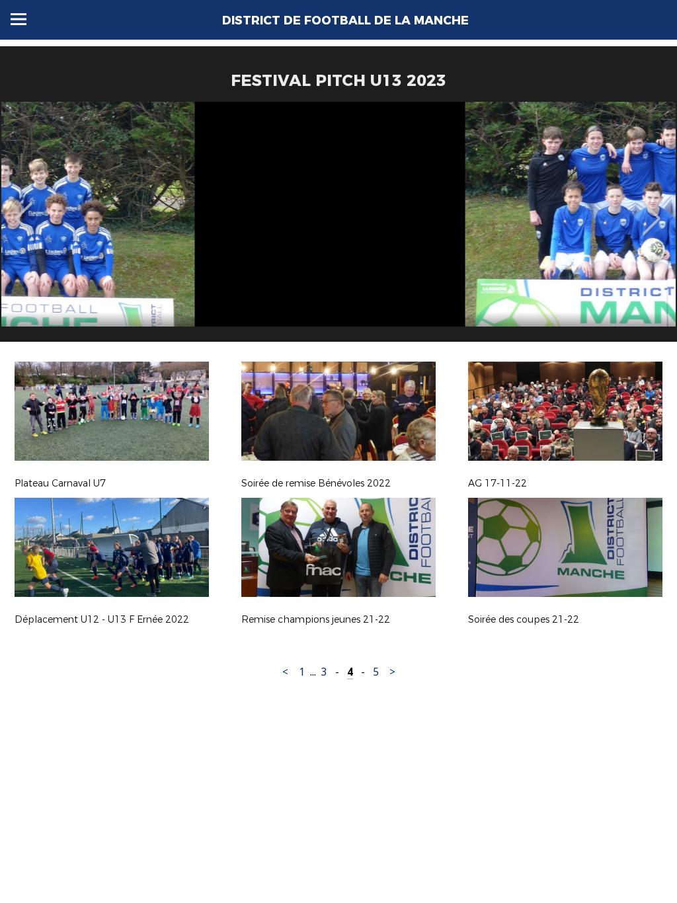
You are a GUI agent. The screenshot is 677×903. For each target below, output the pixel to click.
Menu (18, 19)
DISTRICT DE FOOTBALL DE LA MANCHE (345, 20)
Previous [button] (23, 209)
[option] (338, 227)
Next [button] (651, 209)
